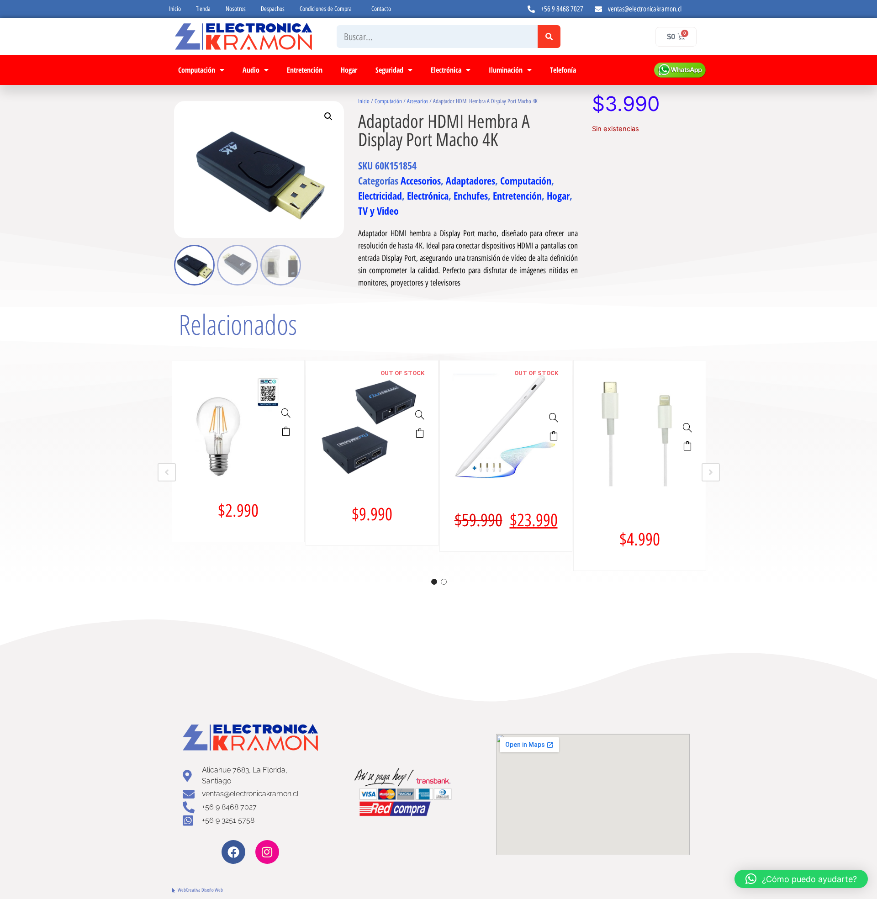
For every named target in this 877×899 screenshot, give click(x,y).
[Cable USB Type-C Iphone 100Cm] (687, 427)
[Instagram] (267, 852)
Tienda (203, 9)
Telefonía (563, 70)
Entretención (304, 70)
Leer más (420, 433)
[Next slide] (711, 472)
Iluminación (506, 70)
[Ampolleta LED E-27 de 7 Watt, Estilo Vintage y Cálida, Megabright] (286, 413)
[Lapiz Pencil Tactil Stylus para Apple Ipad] (553, 417)
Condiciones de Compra (326, 9)
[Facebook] (233, 852)
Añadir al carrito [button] (286, 431)
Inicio (175, 9)
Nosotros (236, 9)
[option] (238, 451)
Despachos (273, 9)
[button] (328, 116)
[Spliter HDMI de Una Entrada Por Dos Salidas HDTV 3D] (420, 415)
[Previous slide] (167, 472)
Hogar (349, 70)
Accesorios (417, 101)
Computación (196, 70)
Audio (251, 70)
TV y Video (378, 210)
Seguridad (389, 70)
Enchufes (471, 195)
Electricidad (380, 195)
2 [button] (444, 582)
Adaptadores (470, 180)
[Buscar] (549, 36)
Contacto (381, 9)
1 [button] (434, 582)
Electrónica (446, 70)
